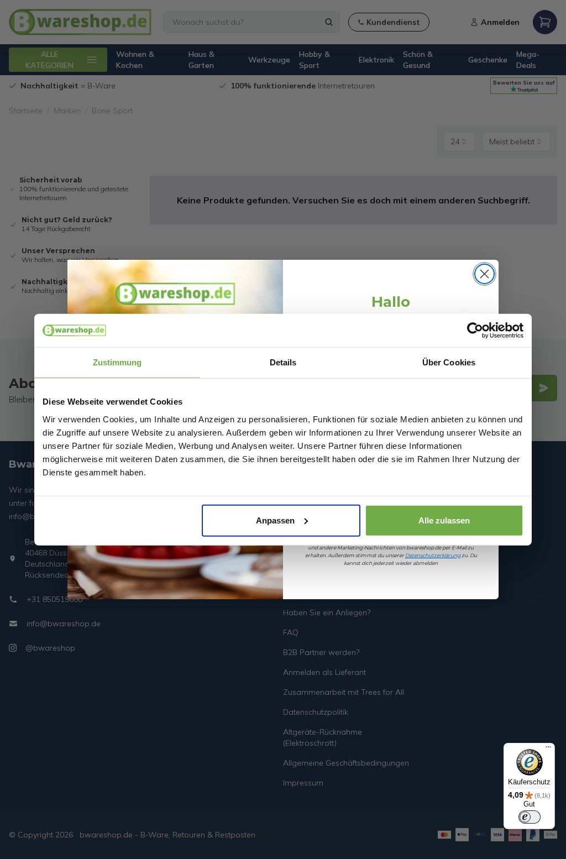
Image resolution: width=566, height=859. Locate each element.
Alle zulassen (444, 520)
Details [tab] (283, 362)
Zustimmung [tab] (117, 362)
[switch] (529, 817)
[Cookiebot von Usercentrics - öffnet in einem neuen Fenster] (475, 330)
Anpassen (275, 520)
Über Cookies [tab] (448, 362)
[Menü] (548, 749)
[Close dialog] (484, 274)
